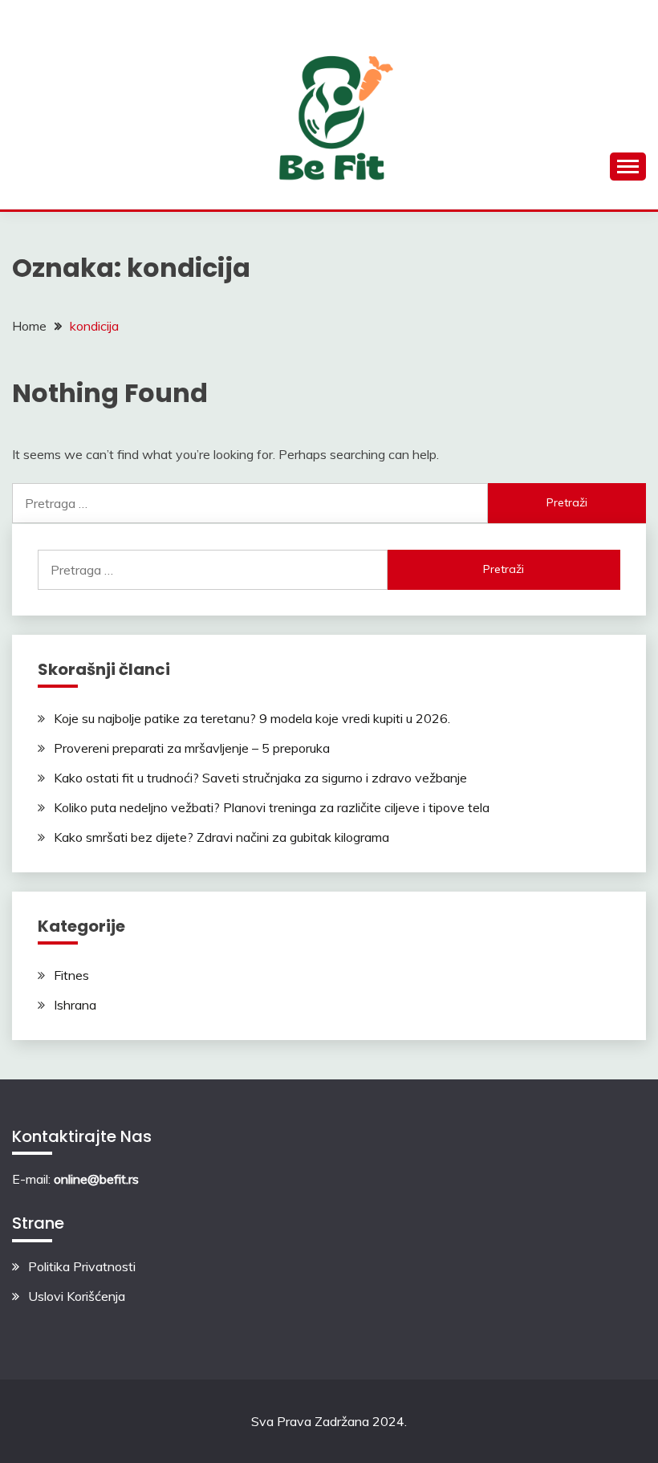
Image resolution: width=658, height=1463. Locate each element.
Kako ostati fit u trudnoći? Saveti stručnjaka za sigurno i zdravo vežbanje (260, 778)
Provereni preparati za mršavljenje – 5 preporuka (192, 748)
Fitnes (71, 975)
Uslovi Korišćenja (76, 1296)
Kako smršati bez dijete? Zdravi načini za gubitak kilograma (221, 837)
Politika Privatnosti (82, 1266)
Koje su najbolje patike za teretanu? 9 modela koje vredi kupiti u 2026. (252, 718)
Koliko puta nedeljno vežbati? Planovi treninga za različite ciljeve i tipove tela (271, 807)
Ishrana (75, 1005)
